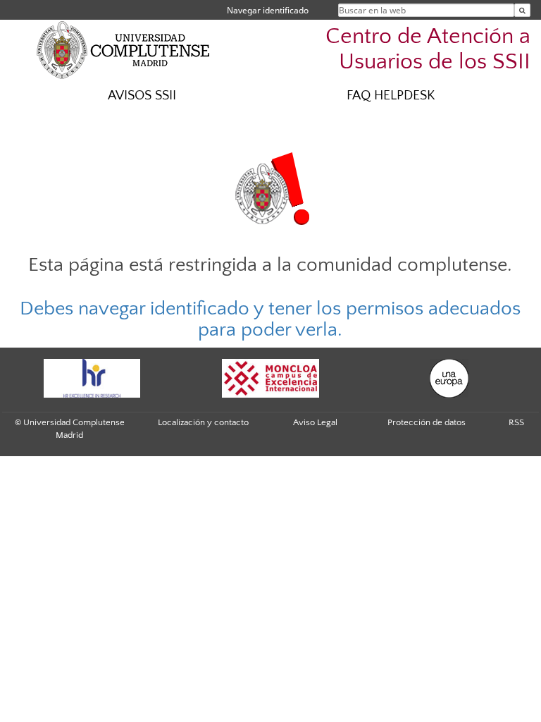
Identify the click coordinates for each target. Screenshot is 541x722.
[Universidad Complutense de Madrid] (123, 49)
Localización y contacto (203, 422)
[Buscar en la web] (522, 10)
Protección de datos (426, 422)
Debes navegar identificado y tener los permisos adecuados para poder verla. (270, 319)
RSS (516, 422)
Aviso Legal (315, 422)
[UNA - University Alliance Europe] (449, 378)
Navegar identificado (268, 10)
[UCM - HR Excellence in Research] (91, 378)
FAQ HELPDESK (391, 95)
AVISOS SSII (142, 95)
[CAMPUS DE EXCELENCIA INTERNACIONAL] (270, 378)
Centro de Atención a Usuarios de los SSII (427, 48)
